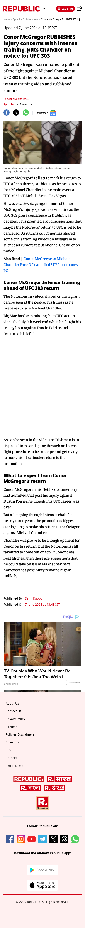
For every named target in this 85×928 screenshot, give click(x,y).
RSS (8, 750)
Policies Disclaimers (20, 734)
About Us (12, 703)
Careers (11, 758)
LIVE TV (67, 8)
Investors (12, 742)
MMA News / (32, 19)
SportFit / (18, 19)
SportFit (8, 104)
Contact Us (13, 711)
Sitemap (12, 727)
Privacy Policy (15, 719)
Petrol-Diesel (15, 766)
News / (7, 19)
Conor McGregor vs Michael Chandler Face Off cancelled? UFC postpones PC (40, 264)
